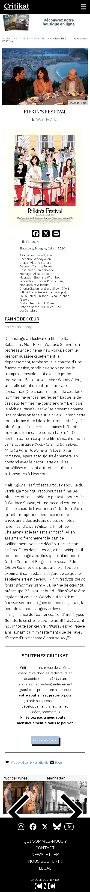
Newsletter (45, 854)
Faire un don (45, 740)
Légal (45, 868)
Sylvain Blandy (38, 763)
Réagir (59, 763)
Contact (45, 848)
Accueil (7, 38)
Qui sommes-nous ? (45, 841)
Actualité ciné (26, 38)
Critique (46, 38)
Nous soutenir (45, 861)
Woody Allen (48, 119)
